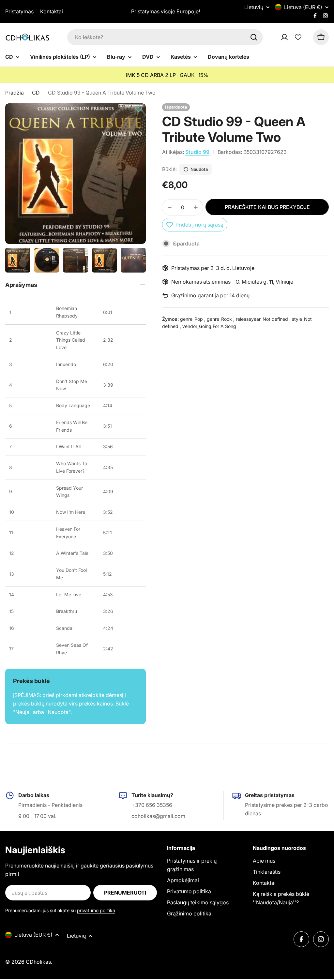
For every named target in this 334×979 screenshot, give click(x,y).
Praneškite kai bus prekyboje (267, 207)
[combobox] (165, 37)
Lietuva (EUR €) (303, 7)
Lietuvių (253, 7)
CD (36, 92)
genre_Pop (192, 319)
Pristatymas (19, 11)
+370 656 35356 (151, 805)
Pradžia (14, 92)
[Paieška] (254, 37)
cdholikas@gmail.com (158, 816)
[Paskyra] (293, 37)
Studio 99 (197, 152)
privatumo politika (96, 910)
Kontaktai (51, 11)
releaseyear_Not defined (262, 319)
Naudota (199, 169)
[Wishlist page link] (298, 37)
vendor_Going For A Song (209, 326)
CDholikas (38, 961)
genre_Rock (220, 319)
